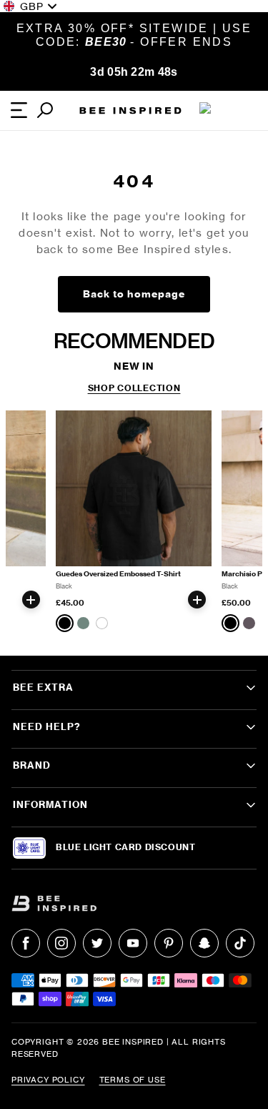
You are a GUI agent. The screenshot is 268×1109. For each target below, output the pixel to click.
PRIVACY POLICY (48, 1080)
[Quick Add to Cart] (31, 599)
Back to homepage (134, 293)
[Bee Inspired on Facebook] (25, 943)
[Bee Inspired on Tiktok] (240, 943)
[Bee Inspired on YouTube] (133, 943)
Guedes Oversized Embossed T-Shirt (118, 573)
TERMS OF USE (132, 1080)
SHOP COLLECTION (134, 388)
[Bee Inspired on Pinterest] (168, 943)
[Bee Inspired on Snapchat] (204, 943)
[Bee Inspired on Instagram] (61, 943)
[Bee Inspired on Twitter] (97, 943)
